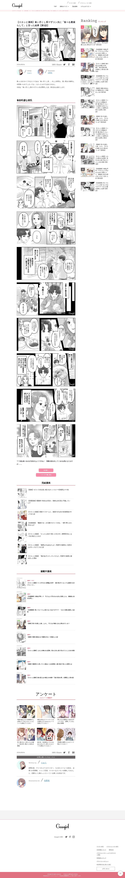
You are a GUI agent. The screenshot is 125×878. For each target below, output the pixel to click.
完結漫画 (74, 6)
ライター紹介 (72, 3)
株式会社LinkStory (73, 874)
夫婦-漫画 (26, 10)
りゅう (29, 73)
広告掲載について (101, 849)
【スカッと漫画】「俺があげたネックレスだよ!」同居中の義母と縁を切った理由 (50, 557)
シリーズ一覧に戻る (46, 474)
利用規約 (99, 858)
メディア (103, 858)
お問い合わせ (105, 868)
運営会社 (111, 849)
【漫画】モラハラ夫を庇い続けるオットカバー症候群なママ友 (48, 489)
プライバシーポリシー (103, 861)
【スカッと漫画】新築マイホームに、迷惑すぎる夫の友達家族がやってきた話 (50, 513)
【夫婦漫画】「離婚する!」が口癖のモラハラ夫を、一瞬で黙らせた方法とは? (50, 524)
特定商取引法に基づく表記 (104, 864)
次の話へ (46, 470)
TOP (55, 6)
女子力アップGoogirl (16, 10)
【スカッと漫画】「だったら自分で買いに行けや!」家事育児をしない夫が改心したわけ (50, 535)
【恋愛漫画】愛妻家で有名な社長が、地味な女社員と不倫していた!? (49, 502)
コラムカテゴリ (86, 6)
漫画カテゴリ (64, 6)
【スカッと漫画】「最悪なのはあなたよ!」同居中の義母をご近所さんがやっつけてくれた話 (50, 546)
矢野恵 (50, 73)
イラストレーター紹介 (86, 3)
